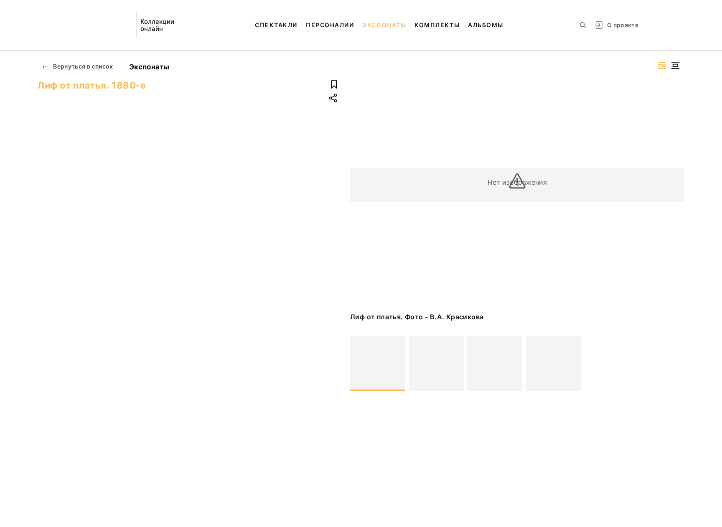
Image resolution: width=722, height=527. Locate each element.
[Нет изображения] (377, 363)
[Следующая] (674, 363)
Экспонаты (384, 24)
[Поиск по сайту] (582, 25)
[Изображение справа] (662, 65)
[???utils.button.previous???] (360, 363)
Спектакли (276, 24)
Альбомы (485, 24)
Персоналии (330, 24)
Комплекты (437, 24)
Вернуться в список (82, 66)
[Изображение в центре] (675, 65)
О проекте (622, 24)
